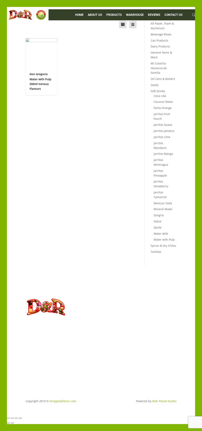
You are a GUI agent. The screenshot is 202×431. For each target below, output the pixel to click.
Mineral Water (163, 209)
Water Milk (161, 233)
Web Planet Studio (164, 401)
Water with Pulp (164, 239)
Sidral (157, 221)
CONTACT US (173, 15)
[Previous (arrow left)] (8, 422)
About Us (39, 359)
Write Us (77, 354)
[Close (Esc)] (20, 418)
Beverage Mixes (161, 34)
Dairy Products (160, 46)
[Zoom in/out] (8, 418)
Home (79, 15)
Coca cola (160, 96)
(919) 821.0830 (77, 337)
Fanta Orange (163, 108)
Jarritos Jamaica (164, 131)
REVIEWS (154, 15)
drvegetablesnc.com (63, 401)
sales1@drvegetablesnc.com (83, 346)
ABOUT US (95, 15)
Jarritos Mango (163, 154)
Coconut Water (163, 102)
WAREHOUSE (135, 15)
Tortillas (156, 252)
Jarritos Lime (162, 137)
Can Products (159, 40)
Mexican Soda (163, 203)
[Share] (16, 418)
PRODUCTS (114, 15)
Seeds (155, 85)
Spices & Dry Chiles (163, 246)
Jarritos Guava (163, 125)
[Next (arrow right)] (12, 422)
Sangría (159, 215)
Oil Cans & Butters (163, 79)
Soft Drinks (158, 91)
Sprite (158, 227)
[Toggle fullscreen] (12, 418)
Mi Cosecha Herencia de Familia (159, 68)
